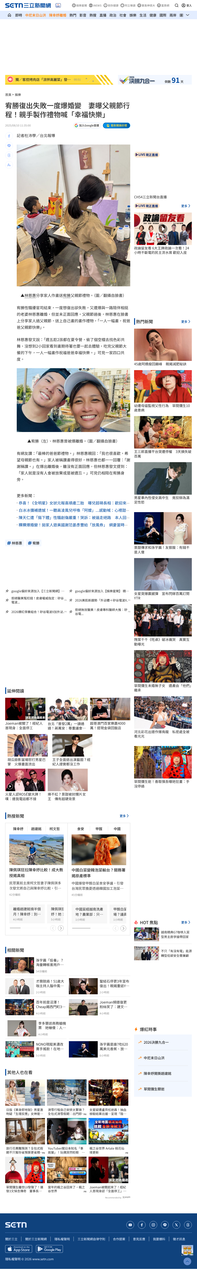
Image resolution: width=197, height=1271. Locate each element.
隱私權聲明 (62, 1239)
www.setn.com (43, 1259)
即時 (18, 14)
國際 (162, 14)
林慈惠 (30, 295)
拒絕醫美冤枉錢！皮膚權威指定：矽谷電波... (37, 600)
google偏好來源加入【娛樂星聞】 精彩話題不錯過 (102, 591)
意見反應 (139, 1239)
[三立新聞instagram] (153, 1225)
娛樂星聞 (81, 5)
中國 (117, 828)
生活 (142, 14)
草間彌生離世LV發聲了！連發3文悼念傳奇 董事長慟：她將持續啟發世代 (24, 1189)
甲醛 (98, 828)
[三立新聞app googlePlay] (49, 1249)
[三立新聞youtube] (130, 1225)
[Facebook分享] (9, 136)
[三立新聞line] (165, 1225)
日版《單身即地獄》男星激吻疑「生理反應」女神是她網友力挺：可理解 (24, 1112)
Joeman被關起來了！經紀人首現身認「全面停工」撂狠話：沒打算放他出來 (107, 1189)
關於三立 (11, 1239)
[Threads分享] (9, 155)
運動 (182, 14)
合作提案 (119, 1239)
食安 (80, 828)
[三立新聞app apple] (18, 1249)
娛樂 (132, 14)
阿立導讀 (130, 5)
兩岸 (172, 14)
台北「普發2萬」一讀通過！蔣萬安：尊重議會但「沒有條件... (67, 725)
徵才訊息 (179, 1239)
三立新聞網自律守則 (91, 1239)
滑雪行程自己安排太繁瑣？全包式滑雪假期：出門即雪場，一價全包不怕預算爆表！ (66, 1112)
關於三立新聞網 (36, 1239)
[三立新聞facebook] (141, 1225)
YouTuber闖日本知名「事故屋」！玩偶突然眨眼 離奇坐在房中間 (66, 1150)
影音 (82, 14)
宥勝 (67, 295)
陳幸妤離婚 (57, 14)
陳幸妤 (18, 828)
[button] (176, 5)
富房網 (165, 5)
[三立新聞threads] (188, 1225)
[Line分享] (9, 145)
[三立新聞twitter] (176, 1225)
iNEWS (97, 5)
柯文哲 (54, 828)
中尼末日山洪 (35, 14)
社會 (122, 14)
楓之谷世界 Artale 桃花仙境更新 (106, 1150)
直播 (102, 14)
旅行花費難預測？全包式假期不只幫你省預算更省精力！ (24, 1150)
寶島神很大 (148, 5)
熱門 (72, 14)
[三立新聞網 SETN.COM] (9, 15)
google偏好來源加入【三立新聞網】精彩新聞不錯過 (37, 591)
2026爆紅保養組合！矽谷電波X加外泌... (38, 612)
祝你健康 (113, 5)
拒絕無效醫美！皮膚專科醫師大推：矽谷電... (101, 612)
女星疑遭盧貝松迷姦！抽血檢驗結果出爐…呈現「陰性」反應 (107, 1112)
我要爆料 (159, 1239)
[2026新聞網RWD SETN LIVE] (58, 5)
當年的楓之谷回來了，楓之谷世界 (66, 1189)
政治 (112, 14)
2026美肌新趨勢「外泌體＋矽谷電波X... (102, 600)
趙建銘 (36, 828)
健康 (152, 14)
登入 (189, 5)
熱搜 (92, 14)
